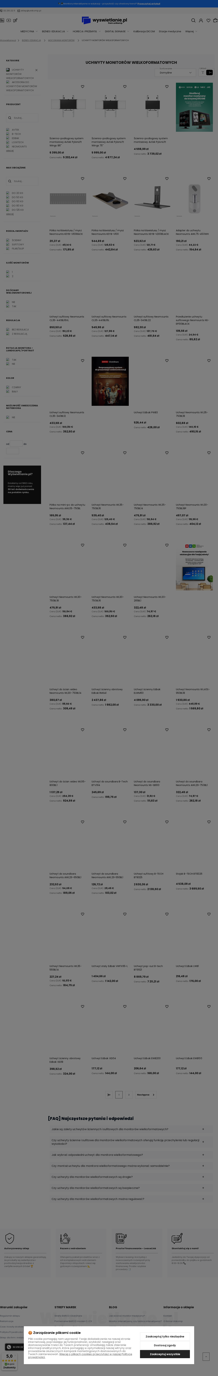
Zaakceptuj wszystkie (165, 1354)
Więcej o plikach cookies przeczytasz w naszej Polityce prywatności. (80, 1355)
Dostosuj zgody (165, 1345)
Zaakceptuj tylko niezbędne (165, 1336)
